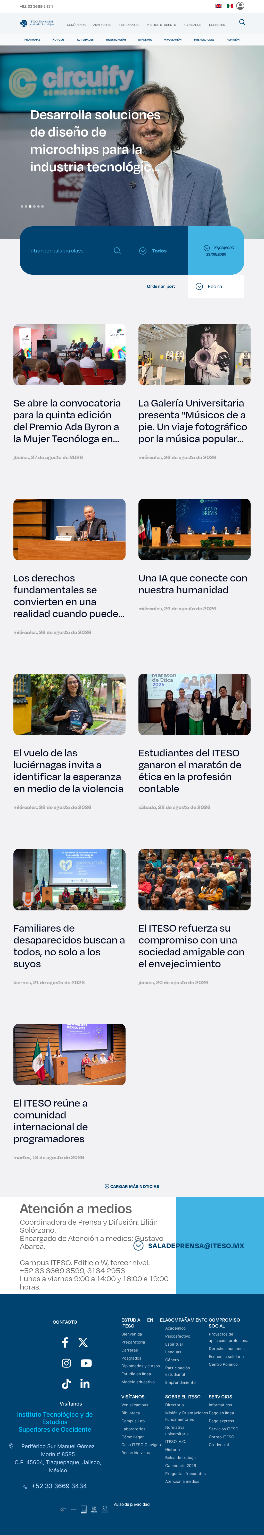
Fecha (214, 286)
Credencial (219, 1444)
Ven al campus (134, 1404)
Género (172, 1359)
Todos (159, 250)
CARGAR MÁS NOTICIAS (134, 1186)
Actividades (85, 39)
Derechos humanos (227, 1348)
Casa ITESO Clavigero (141, 1444)
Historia (172, 1449)
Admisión (233, 39)
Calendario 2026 (180, 1465)
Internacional (204, 39)
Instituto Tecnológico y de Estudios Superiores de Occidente (55, 1422)
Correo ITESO (221, 1436)
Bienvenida (131, 1334)
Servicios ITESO (223, 1428)
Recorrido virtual (137, 1452)
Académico (175, 1328)
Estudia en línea (136, 1373)
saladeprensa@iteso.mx (212, 1245)
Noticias (58, 39)
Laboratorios (133, 1428)
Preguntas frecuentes (185, 1473)
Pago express (221, 1420)
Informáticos (220, 1404)
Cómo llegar (132, 1436)
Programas (32, 39)
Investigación (116, 39)
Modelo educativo (138, 1381)
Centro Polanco (223, 1364)
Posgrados (131, 1358)
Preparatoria (133, 1342)
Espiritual (174, 1344)
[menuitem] (76, 24)
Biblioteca (130, 1412)
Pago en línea (221, 1412)
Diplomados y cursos (140, 1365)
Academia (145, 39)
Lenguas (173, 1351)
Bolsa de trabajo (180, 1457)
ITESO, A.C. (175, 1441)
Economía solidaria (226, 1356)
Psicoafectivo (177, 1336)
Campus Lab (133, 1420)
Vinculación (173, 39)
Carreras (129, 1350)
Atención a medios (182, 1481)
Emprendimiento (180, 1382)
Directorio (174, 1404)
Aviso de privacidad (132, 1504)
